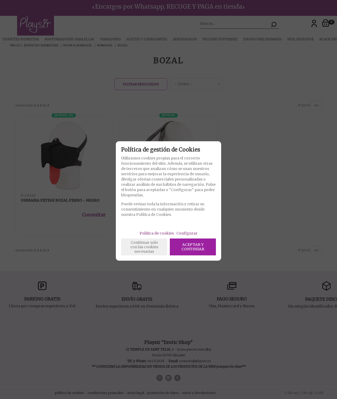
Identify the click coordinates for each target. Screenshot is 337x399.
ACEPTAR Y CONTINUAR (192, 246)
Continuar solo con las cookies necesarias (144, 247)
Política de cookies (157, 233)
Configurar (186, 233)
